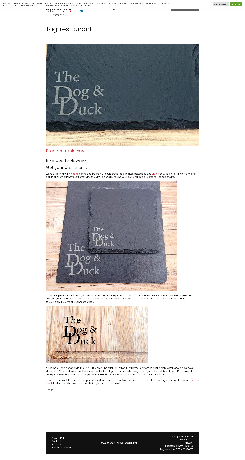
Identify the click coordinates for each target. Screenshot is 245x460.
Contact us (57, 441)
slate (155, 173)
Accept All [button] (236, 4)
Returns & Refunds (61, 447)
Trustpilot (188, 442)
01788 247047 (186, 439)
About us (56, 444)
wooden (75, 173)
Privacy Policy (59, 438)
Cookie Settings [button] (220, 4)
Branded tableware (66, 151)
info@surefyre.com (183, 436)
